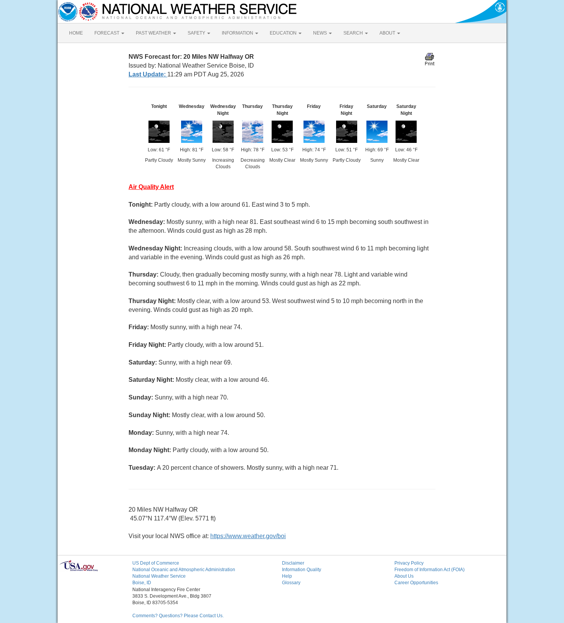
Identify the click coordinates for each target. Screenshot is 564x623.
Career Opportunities (416, 582)
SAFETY (197, 33)
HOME (76, 33)
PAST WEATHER (154, 33)
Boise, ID (141, 582)
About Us (404, 576)
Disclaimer (293, 563)
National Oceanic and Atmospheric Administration (183, 569)
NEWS (320, 33)
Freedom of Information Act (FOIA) (429, 569)
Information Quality (301, 569)
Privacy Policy (409, 563)
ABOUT (387, 33)
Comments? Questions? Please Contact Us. (178, 615)
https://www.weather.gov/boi (248, 536)
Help (287, 576)
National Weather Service (159, 576)
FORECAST (107, 33)
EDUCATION (284, 33)
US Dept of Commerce (155, 563)
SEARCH (353, 33)
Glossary (291, 582)
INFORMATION (238, 33)
